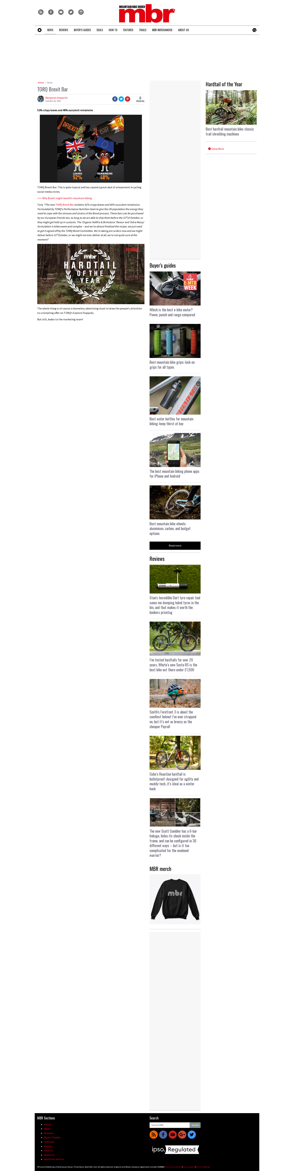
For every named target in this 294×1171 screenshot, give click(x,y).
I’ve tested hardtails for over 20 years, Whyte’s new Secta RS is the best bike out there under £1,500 (173, 664)
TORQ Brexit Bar (64, 204)
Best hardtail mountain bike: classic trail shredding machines (230, 131)
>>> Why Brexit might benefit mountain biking (64, 198)
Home (41, 82)
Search (195, 1125)
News (50, 82)
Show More (217, 148)
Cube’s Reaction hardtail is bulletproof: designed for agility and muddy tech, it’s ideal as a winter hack (174, 781)
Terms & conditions (173, 1167)
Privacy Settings (203, 1167)
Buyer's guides (163, 265)
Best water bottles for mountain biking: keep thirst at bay (171, 421)
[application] (90, 274)
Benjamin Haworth (56, 97)
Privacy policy (189, 1167)
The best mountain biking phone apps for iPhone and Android (174, 473)
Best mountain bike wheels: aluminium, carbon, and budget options (170, 528)
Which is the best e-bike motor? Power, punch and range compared (172, 312)
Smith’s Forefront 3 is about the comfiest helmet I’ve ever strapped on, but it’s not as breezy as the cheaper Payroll (173, 719)
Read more (175, 545)
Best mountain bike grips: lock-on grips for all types (172, 364)
